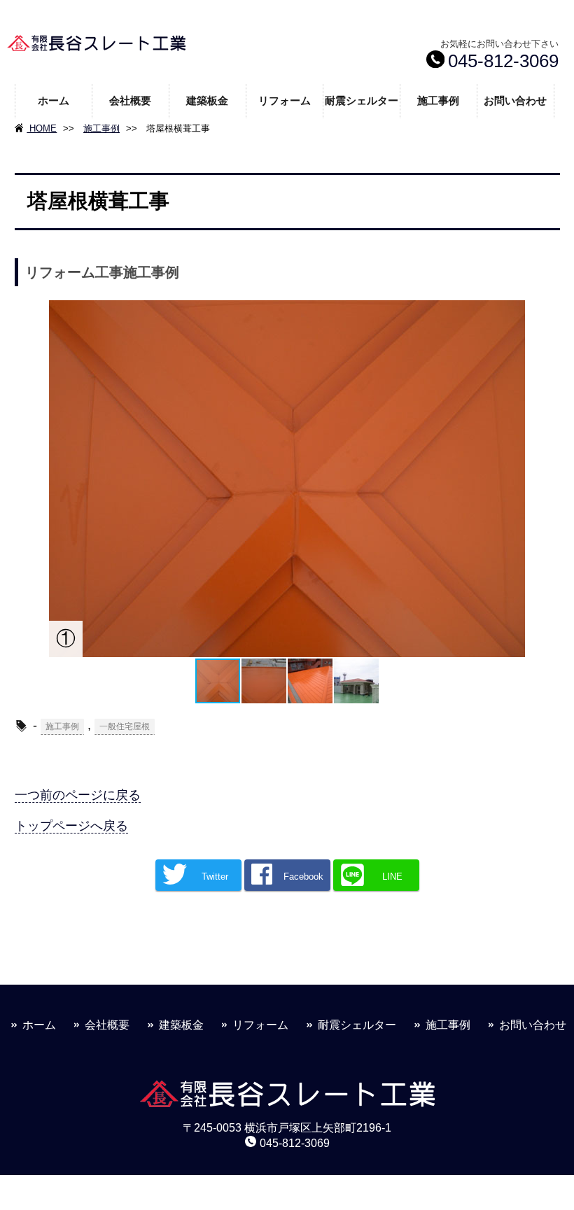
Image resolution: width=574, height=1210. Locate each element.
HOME (42, 128)
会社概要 (130, 100)
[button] (61, 478)
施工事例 (438, 100)
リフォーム (284, 100)
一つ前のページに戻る (78, 795)
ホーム (53, 100)
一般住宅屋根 (124, 726)
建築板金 (207, 100)
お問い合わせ (515, 100)
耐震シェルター (361, 100)
